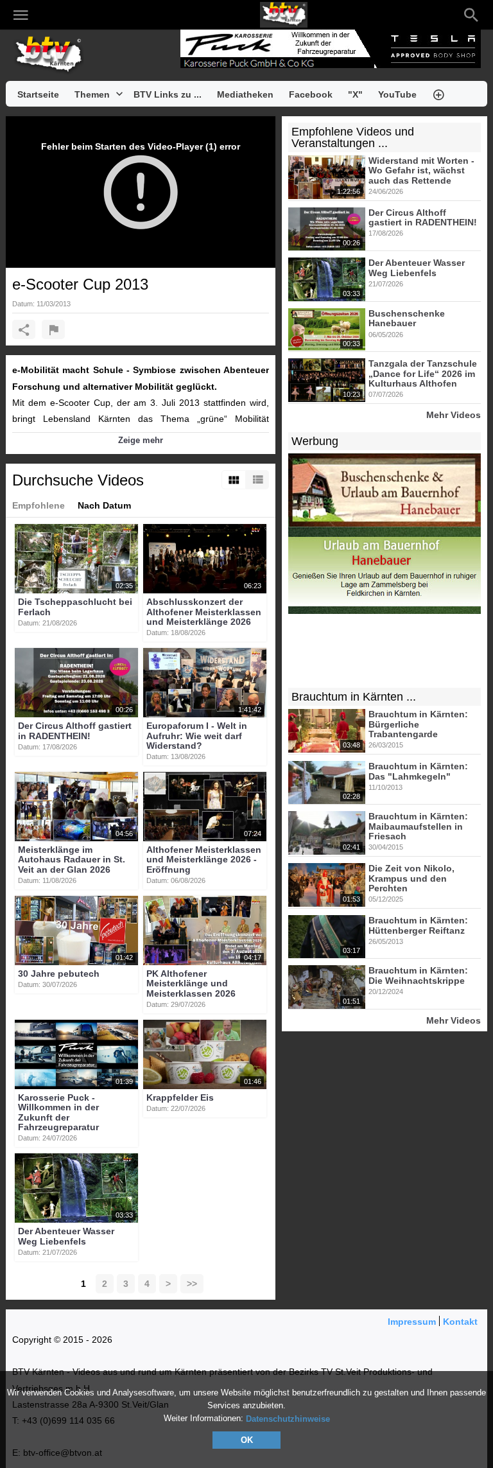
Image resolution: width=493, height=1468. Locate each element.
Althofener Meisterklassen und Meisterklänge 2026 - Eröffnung (203, 859)
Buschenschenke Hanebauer (406, 318)
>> (192, 1284)
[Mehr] (438, 94)
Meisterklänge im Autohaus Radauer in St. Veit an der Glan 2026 (71, 859)
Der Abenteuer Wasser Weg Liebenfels (66, 1236)
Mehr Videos (453, 414)
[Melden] (53, 329)
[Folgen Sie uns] (48, 14)
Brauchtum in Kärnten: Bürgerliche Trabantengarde (418, 725)
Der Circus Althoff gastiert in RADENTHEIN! (75, 731)
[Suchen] (471, 14)
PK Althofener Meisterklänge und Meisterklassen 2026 (191, 983)
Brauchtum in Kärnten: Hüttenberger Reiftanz (418, 926)
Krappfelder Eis (180, 1097)
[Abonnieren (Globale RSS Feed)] (125, 14)
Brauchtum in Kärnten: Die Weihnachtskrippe (418, 976)
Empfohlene (38, 505)
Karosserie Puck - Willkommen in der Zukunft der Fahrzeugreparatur (58, 1112)
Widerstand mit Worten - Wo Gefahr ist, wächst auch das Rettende (421, 170)
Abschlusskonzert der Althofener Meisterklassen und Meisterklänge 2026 (203, 612)
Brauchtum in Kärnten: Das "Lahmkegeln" (418, 772)
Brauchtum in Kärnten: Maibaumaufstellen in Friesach (418, 827)
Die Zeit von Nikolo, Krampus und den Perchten (411, 879)
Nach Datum (104, 505)
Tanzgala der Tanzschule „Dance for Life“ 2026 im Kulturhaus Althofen (422, 374)
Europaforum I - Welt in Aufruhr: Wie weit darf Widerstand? (196, 736)
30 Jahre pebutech (58, 973)
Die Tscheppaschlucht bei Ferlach (75, 607)
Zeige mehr (140, 440)
